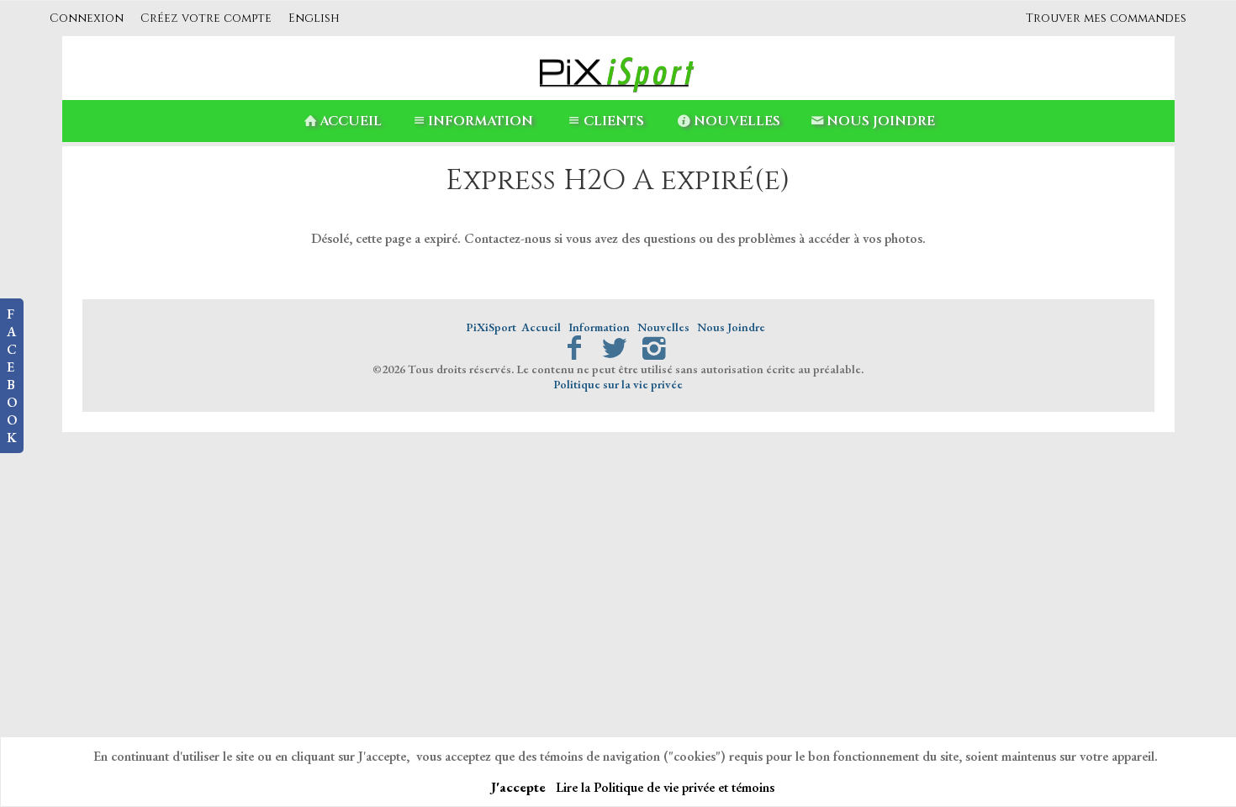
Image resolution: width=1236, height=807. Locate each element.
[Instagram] (654, 348)
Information (480, 121)
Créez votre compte (206, 18)
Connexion (87, 18)
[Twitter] (614, 348)
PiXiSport (491, 327)
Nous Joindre (881, 121)
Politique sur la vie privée (618, 384)
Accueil (351, 121)
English (314, 18)
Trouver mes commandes (1106, 18)
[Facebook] (574, 348)
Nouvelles (737, 121)
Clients (614, 121)
